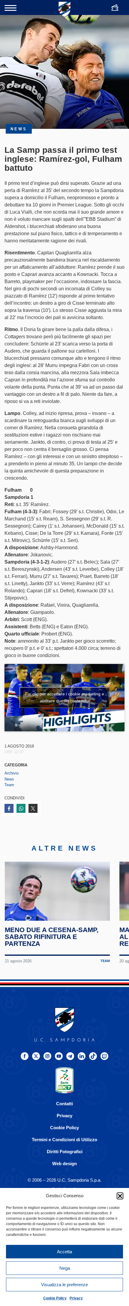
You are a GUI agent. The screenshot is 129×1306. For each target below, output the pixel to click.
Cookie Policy (55, 1298)
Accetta (64, 1251)
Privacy (76, 1298)
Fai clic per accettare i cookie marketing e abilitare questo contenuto (64, 697)
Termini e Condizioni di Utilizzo (64, 1139)
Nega (64, 1268)
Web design (64, 1163)
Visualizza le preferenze (64, 1284)
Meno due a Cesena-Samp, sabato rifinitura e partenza (51, 936)
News (9, 779)
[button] (120, 1196)
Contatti (64, 1103)
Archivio (11, 773)
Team (9, 785)
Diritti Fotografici (64, 1151)
